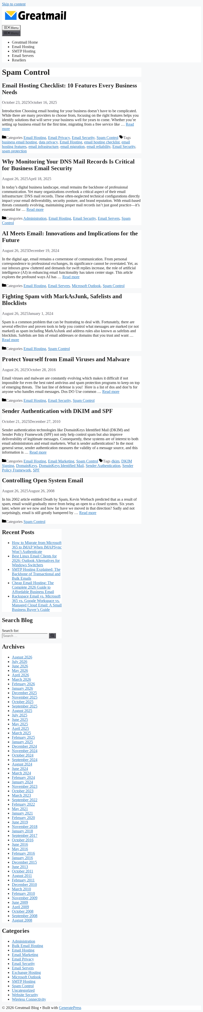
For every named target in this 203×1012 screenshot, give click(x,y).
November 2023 (24, 786)
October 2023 (22, 791)
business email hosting (19, 142)
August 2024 (22, 764)
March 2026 (21, 679)
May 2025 (20, 724)
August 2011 (22, 876)
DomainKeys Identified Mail (61, 466)
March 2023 (21, 795)
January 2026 (22, 688)
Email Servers (23, 56)
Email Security (83, 138)
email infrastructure (43, 146)
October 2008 (22, 911)
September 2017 (24, 835)
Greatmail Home (25, 42)
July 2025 (19, 715)
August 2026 (22, 657)
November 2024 (24, 751)
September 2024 (24, 760)
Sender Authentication (103, 466)
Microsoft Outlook (86, 286)
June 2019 (20, 822)
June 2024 (20, 768)
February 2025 (23, 737)
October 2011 (22, 871)
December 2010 (24, 884)
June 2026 (20, 666)
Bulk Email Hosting (27, 946)
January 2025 (22, 742)
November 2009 (24, 898)
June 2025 (20, 719)
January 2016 (22, 858)
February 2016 (23, 853)
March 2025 (21, 733)
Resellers (19, 60)
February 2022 (23, 804)
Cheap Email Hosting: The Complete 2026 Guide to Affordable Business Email (33, 587)
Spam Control (107, 138)
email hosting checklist (102, 142)
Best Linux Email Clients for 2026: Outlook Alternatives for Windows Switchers (36, 560)
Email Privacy (59, 138)
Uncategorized (23, 990)
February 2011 (23, 880)
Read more (35, 209)
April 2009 (20, 907)
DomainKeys (26, 466)
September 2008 (24, 916)
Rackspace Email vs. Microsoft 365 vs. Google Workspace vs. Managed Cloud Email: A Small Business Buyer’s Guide (37, 603)
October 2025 (22, 702)
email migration (72, 146)
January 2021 (22, 813)
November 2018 (24, 826)
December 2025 (24, 693)
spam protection (14, 151)
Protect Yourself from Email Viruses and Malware (66, 359)
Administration (35, 218)
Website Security (25, 995)
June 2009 (20, 902)
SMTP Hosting (23, 51)
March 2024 (21, 773)
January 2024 (22, 782)
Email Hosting (23, 47)
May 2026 (20, 670)
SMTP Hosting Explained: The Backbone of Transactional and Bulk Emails (36, 573)
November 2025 (24, 697)
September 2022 (24, 800)
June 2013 (20, 867)
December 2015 (24, 862)
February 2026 (23, 684)
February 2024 (23, 777)
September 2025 (24, 706)
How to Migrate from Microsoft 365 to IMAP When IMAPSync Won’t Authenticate (37, 547)
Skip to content (13, 4)
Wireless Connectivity (29, 999)
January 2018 (22, 831)
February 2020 (23, 818)
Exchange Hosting (26, 972)
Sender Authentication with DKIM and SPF (57, 411)
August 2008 (22, 920)
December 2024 (24, 746)
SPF (36, 470)
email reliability (98, 146)
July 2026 (19, 661)
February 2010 (23, 893)
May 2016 (20, 849)
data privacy (48, 142)
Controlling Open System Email (42, 480)
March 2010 (21, 889)
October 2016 (22, 840)
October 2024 (22, 755)
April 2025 (20, 728)
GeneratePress (70, 1008)
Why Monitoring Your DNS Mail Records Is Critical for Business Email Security (68, 164)
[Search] (52, 635)
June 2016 (20, 844)
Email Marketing (61, 461)
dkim (115, 461)
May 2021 (20, 809)
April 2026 (20, 675)
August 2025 (22, 711)
